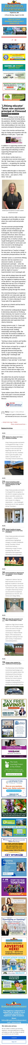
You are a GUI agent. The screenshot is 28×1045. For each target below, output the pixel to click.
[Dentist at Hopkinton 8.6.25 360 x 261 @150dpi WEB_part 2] (14, 907)
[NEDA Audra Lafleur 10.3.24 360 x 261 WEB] (14, 868)
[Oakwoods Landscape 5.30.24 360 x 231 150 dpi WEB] (14, 966)
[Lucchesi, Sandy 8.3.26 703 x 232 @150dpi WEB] (15, 31)
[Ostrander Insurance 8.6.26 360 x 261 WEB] (14, 986)
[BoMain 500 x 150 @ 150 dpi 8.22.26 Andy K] (14, 47)
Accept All (14, 1037)
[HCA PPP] (14, 76)
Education (4, 116)
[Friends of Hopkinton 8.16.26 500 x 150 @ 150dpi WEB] (14, 98)
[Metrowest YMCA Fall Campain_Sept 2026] (14, 888)
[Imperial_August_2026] (14, 709)
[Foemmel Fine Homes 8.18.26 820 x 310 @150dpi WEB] (14, 141)
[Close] (26, 1025)
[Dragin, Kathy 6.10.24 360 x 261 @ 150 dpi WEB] (14, 927)
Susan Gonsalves (6, 114)
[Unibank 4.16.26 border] (14, 749)
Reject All (14, 1041)
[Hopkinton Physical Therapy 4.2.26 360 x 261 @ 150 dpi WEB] (14, 789)
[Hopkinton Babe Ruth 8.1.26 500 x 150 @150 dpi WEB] (14, 58)
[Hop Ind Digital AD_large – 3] (14, 729)
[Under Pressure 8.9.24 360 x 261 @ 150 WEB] (14, 828)
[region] (14, 1034)
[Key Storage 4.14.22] (14, 848)
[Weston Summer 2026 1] (14, 808)
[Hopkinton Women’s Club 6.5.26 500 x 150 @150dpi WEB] (14, 87)
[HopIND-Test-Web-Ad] (14, 405)
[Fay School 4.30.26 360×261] (14, 769)
